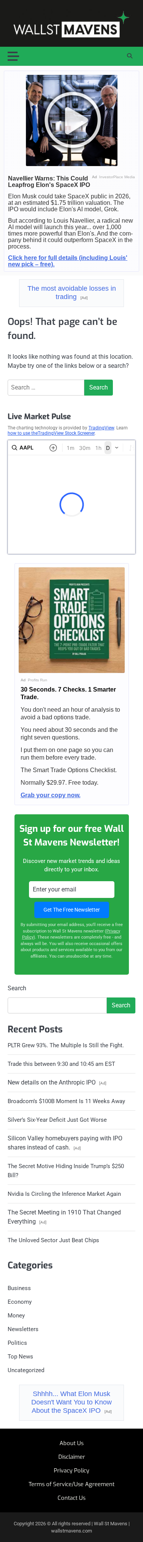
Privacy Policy (71, 1470)
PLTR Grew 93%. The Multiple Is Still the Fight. (66, 1045)
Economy (20, 1301)
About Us (71, 1443)
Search (17, 988)
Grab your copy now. (50, 795)
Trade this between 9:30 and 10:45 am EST (61, 1064)
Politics (17, 1342)
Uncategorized (26, 1370)
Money (16, 1315)
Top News (20, 1356)
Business (19, 1288)
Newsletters (23, 1329)
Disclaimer (71, 1457)
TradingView (101, 428)
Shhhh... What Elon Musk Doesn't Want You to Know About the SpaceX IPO (71, 1402)
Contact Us (71, 1498)
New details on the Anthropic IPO (57, 1082)
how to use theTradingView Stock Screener (51, 433)
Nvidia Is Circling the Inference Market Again (64, 1194)
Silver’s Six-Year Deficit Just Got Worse (57, 1119)
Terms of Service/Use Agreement (71, 1484)
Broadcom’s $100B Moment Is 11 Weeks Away (66, 1101)
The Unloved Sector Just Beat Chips (53, 1240)
